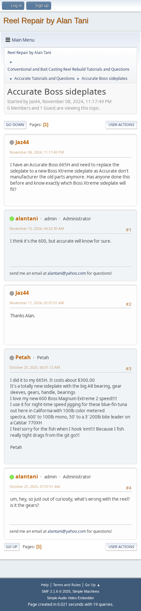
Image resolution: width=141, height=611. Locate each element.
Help (45, 584)
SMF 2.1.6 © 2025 (56, 591)
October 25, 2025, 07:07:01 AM (35, 486)
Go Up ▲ (92, 584)
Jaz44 (22, 142)
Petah (23, 357)
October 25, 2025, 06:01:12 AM (35, 367)
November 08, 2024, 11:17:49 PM (37, 152)
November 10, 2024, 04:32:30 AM (37, 228)
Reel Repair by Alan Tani (45, 20)
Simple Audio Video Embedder (70, 598)
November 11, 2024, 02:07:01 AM (37, 302)
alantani (26, 218)
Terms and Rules (67, 584)
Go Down (15, 124)
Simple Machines (85, 591)
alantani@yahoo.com (67, 273)
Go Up (11, 546)
